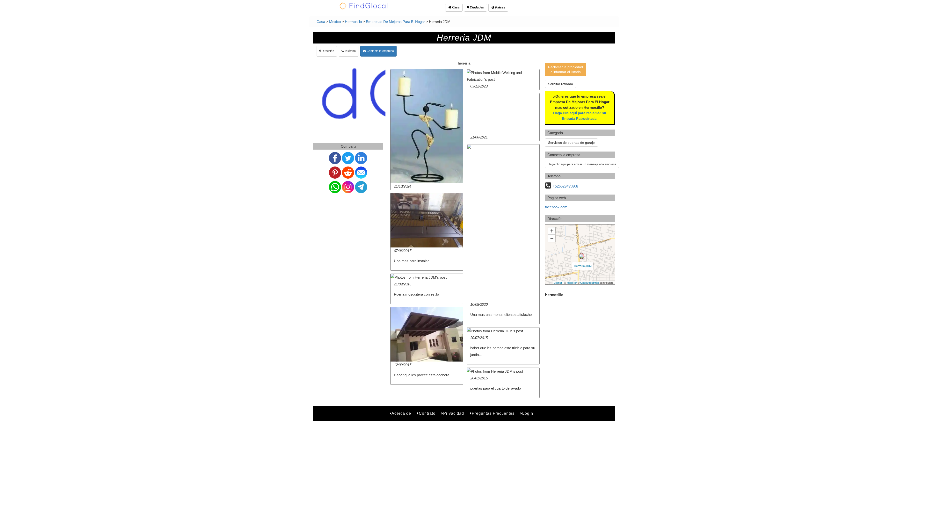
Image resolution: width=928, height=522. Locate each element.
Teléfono (350, 51)
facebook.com (556, 207)
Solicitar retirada (560, 84)
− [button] (551, 238)
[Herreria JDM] (581, 256)
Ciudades (476, 7)
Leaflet (558, 282)
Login (527, 413)
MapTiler (572, 282)
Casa (455, 7)
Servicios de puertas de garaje (571, 143)
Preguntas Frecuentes (493, 413)
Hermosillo (353, 22)
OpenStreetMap (589, 282)
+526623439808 (565, 186)
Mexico (335, 22)
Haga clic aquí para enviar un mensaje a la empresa (582, 164)
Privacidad (453, 413)
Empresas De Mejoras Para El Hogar (395, 22)
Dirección (327, 51)
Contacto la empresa (380, 51)
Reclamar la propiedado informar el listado (565, 69)
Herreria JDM (583, 266)
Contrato (427, 413)
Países (499, 7)
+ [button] (551, 231)
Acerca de (401, 413)
